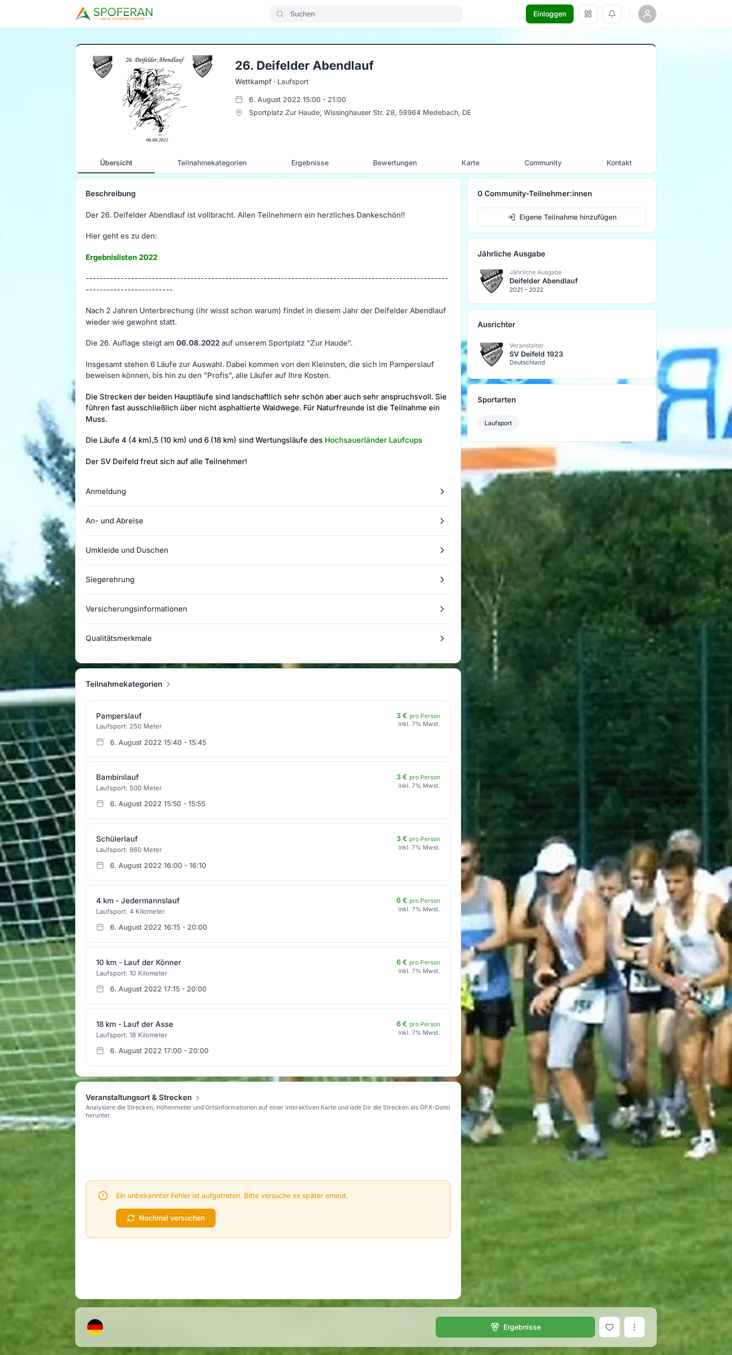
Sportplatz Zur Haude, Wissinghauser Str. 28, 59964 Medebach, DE (360, 112)
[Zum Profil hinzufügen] (609, 1327)
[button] (268, 491)
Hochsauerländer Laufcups (373, 440)
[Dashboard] (588, 13)
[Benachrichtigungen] (612, 13)
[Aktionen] (634, 1327)
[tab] (116, 162)
